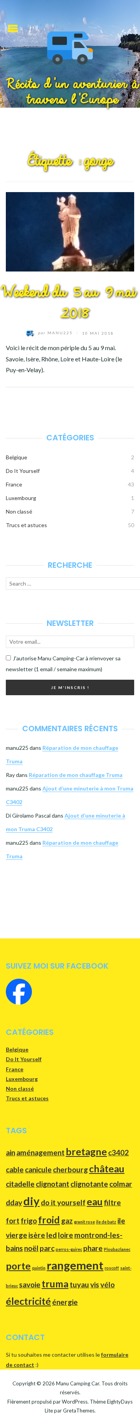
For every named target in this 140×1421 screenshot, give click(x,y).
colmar (120, 1183)
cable (15, 1169)
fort (12, 1220)
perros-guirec (69, 1249)
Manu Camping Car (77, 1383)
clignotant (52, 1183)
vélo (107, 1284)
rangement (75, 1265)
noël (31, 1248)
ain (10, 1152)
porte (18, 1266)
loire (65, 1234)
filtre (112, 1202)
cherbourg (70, 1169)
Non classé (19, 511)
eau (95, 1201)
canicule (38, 1169)
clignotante (89, 1183)
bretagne (86, 1151)
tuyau (79, 1284)
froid (49, 1219)
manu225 (56, 332)
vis (94, 1284)
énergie (65, 1301)
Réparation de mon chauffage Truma (75, 774)
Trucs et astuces (26, 525)
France (14, 484)
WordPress (75, 1402)
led (51, 1234)
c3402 (118, 1152)
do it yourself (63, 1202)
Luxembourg (21, 498)
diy (31, 1201)
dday (14, 1202)
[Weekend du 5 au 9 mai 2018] (70, 231)
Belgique (16, 457)
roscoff (112, 1267)
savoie (29, 1284)
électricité (28, 1301)
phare (93, 1248)
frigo (29, 1220)
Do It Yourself (23, 470)
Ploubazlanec (117, 1249)
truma (55, 1283)
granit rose (84, 1221)
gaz (67, 1220)
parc (47, 1248)
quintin (39, 1267)
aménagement (40, 1152)
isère (36, 1234)
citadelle (20, 1183)
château (106, 1168)
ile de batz (106, 1221)
